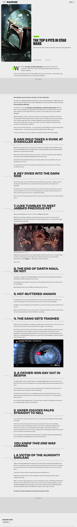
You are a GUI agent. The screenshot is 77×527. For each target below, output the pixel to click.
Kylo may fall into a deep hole (21, 104)
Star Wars (5, 522)
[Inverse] (12, 2)
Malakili (27, 259)
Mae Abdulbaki (38, 60)
